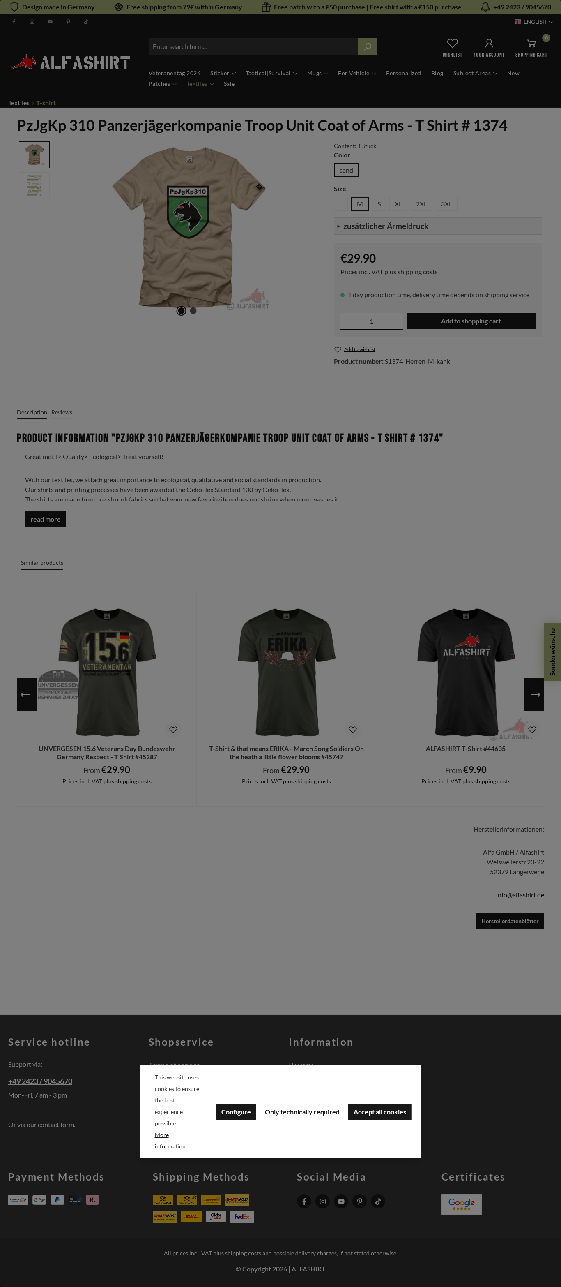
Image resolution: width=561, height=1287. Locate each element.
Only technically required (302, 1112)
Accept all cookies (380, 1112)
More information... (172, 1140)
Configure (236, 1112)
